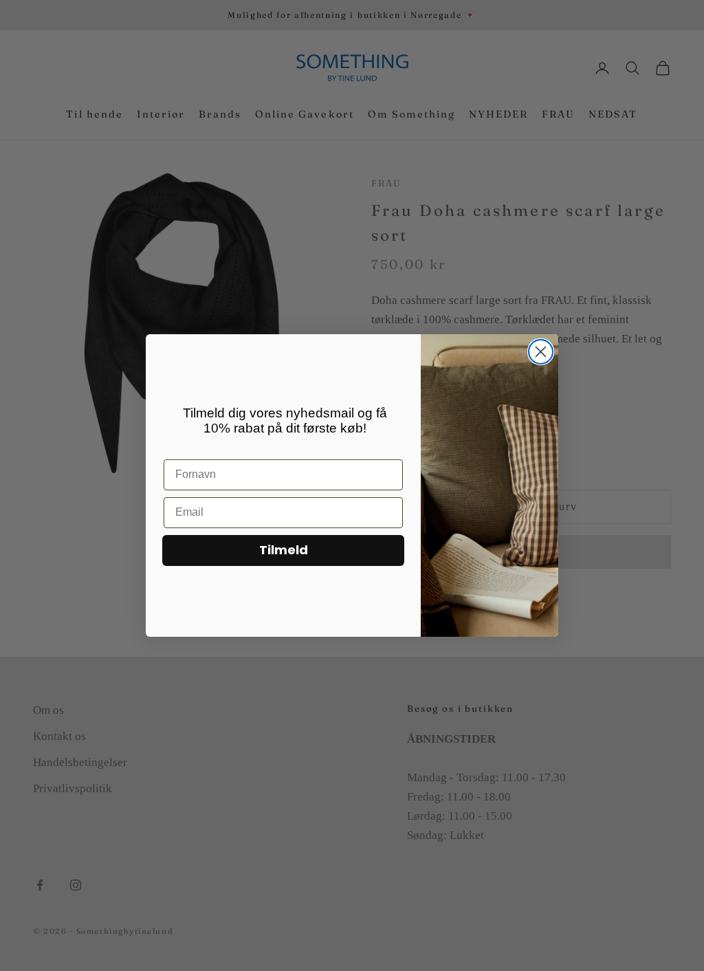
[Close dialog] (541, 352)
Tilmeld (283, 549)
